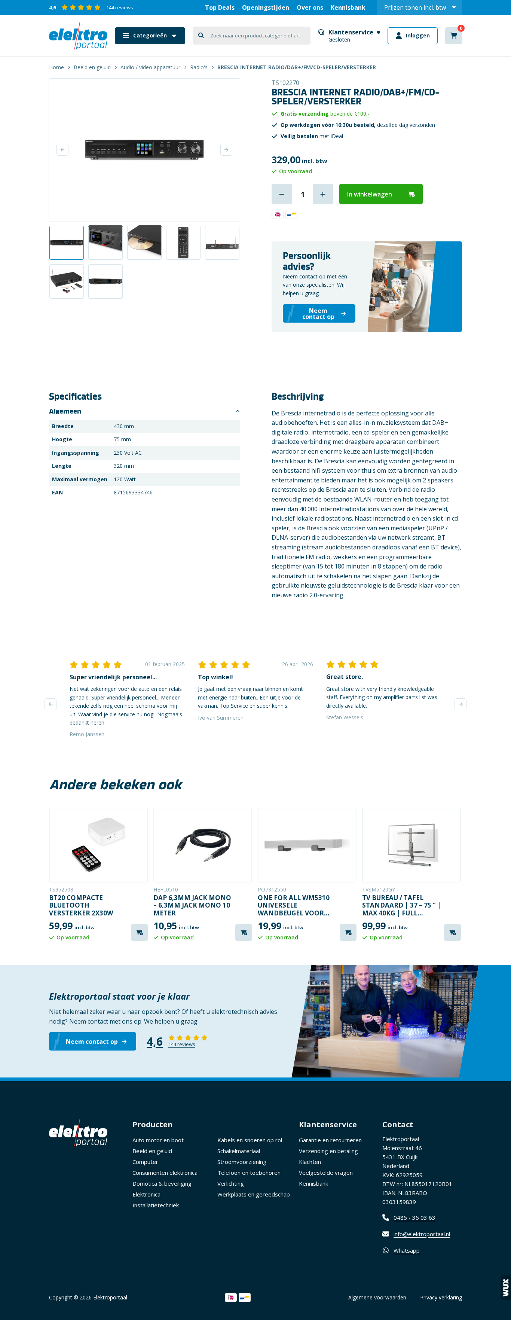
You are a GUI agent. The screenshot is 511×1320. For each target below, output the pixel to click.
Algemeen (65, 411)
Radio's (199, 67)
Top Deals (220, 7)
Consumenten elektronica (165, 1172)
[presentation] (50, 704)
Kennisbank (348, 7)
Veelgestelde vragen (326, 1172)
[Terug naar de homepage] (78, 35)
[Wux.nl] (506, 1287)
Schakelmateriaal (238, 1151)
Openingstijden (265, 7)
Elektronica (146, 1194)
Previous (62, 150)
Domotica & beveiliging (162, 1183)
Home (56, 67)
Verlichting (230, 1183)
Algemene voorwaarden (377, 1297)
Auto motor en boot (158, 1140)
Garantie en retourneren (330, 1140)
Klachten (310, 1161)
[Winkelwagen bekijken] (453, 35)
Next (226, 150)
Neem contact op (92, 1041)
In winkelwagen (369, 194)
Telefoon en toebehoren (249, 1172)
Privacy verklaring (441, 1297)
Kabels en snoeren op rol (249, 1140)
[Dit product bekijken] (98, 845)
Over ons (310, 7)
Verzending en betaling (328, 1151)
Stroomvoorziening (241, 1161)
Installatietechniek (155, 1205)
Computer (145, 1161)
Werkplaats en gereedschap (253, 1194)
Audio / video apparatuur (150, 67)
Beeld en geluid (92, 67)
